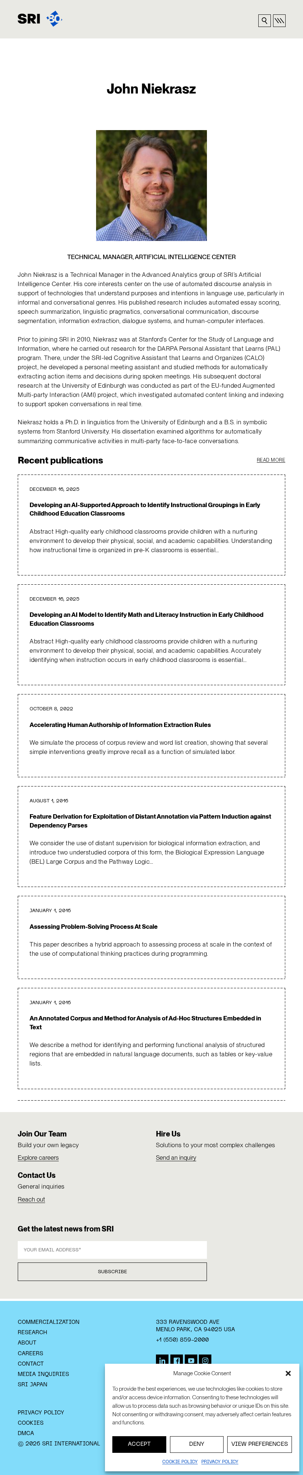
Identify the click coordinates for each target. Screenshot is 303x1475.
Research (32, 1332)
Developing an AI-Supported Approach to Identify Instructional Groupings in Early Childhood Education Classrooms (145, 509)
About (27, 1343)
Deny (196, 1444)
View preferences (259, 1444)
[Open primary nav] (279, 21)
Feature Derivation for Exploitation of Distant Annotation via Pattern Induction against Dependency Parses (150, 821)
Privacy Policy (41, 1412)
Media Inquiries (43, 1374)
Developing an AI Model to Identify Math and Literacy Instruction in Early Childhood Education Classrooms (146, 619)
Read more (271, 460)
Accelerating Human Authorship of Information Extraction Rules (120, 724)
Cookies (31, 1423)
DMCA (26, 1433)
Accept (139, 1444)
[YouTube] (191, 1361)
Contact (31, 1364)
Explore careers (38, 1157)
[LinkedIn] (162, 1361)
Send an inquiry (176, 1157)
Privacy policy (219, 1462)
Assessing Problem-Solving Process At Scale (94, 926)
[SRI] (40, 19)
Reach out (31, 1199)
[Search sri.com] (264, 21)
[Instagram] (205, 1361)
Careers (30, 1353)
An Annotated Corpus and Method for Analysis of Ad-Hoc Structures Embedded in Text (145, 1022)
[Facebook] (176, 1361)
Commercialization (48, 1322)
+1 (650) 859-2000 (182, 1340)
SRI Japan (32, 1384)
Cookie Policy (180, 1462)
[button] (288, 1373)
